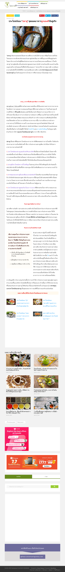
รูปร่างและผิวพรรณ (33, 3)
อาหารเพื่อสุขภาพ (22, 3)
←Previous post (10, 422)
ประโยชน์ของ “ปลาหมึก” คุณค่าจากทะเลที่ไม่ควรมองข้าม (50, 303)
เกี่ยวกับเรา (44, 570)
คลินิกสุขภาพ (44, 3)
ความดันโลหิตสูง (42, 129)
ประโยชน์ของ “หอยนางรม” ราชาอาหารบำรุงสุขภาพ (23, 316)
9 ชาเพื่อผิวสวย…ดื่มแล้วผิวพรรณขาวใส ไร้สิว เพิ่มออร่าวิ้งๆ (18, 412)
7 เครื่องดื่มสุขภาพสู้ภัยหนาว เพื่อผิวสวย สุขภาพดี (45, 412)
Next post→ (21, 422)
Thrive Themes (40, 568)
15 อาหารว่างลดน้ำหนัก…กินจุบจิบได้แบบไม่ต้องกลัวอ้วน (18, 369)
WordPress (53, 568)
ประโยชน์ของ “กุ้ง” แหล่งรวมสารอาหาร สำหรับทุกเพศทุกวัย (23, 303)
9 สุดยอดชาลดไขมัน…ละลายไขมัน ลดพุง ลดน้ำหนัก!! (45, 390)
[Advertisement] (32, 87)
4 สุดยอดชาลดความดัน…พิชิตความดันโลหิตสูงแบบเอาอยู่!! (17, 390)
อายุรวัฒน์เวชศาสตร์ (23, 7)
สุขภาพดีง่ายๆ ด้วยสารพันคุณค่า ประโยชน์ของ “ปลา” (50, 316)
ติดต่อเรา (51, 570)
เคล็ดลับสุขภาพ (34, 7)
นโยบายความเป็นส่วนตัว (35, 570)
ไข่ (48, 255)
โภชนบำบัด (17, 15)
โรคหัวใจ (31, 129)
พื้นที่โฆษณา (57, 570)
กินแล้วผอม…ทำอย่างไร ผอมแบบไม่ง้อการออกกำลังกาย (45, 369)
